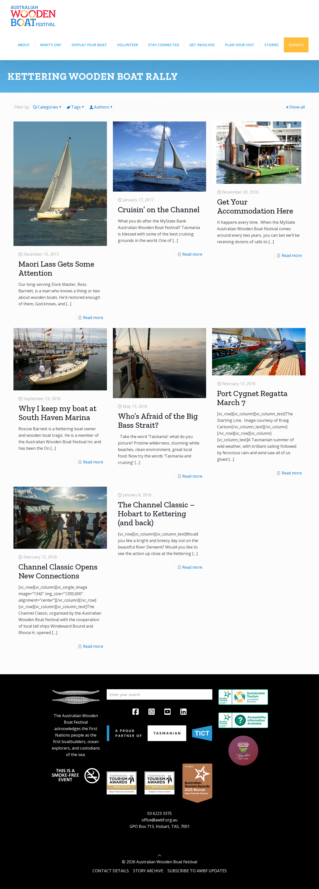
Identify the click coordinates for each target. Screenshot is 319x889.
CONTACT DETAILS (110, 871)
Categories (48, 107)
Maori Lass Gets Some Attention (56, 268)
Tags (76, 107)
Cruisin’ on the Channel (159, 209)
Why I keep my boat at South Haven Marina (57, 413)
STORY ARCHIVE (148, 871)
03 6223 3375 (159, 813)
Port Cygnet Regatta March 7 (252, 398)
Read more (93, 317)
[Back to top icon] (159, 855)
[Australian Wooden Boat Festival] (33, 15)
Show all (297, 107)
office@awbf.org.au (159, 820)
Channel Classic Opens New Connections (57, 571)
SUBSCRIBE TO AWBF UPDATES (197, 871)
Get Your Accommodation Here (255, 206)
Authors (101, 107)
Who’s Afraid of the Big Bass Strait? (158, 420)
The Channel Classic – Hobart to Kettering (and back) (156, 513)
